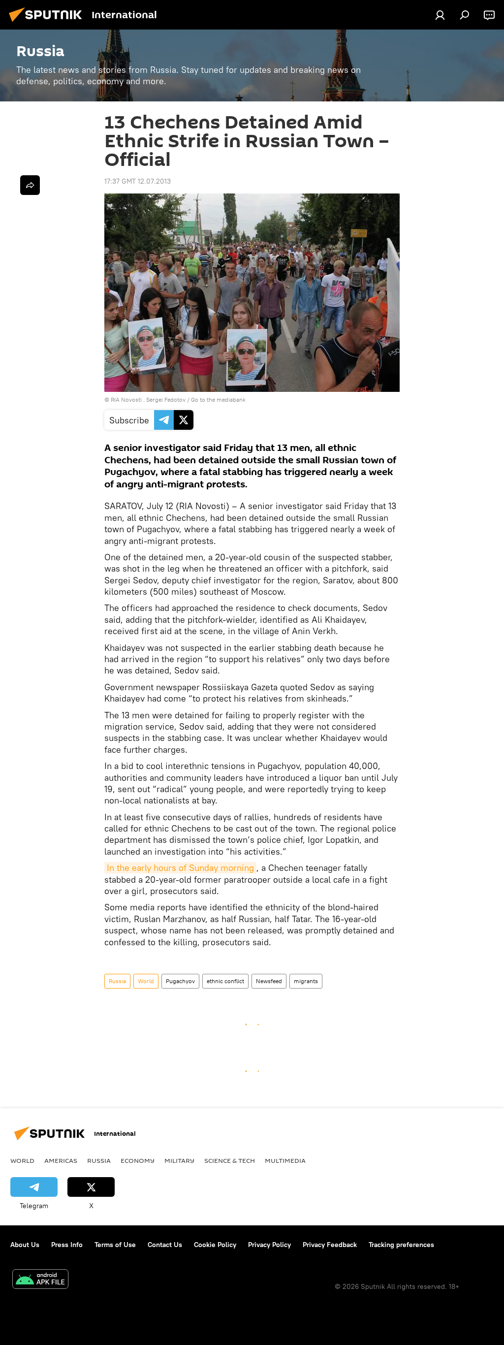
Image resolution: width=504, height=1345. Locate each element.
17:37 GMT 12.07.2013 (137, 181)
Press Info (67, 1244)
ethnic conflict (225, 981)
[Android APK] (40, 1280)
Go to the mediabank (218, 399)
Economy (138, 1160)
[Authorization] (440, 15)
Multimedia (285, 1160)
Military (179, 1160)
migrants (306, 981)
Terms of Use (115, 1244)
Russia (117, 981)
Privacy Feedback (330, 1244)
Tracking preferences (401, 1244)
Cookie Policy (215, 1244)
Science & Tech (229, 1160)
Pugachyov (180, 981)
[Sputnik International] (48, 23)
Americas (60, 1160)
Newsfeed (269, 981)
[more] (30, 185)
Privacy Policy (269, 1244)
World (146, 981)
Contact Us (165, 1244)
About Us (24, 1244)
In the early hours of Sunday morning (180, 867)
